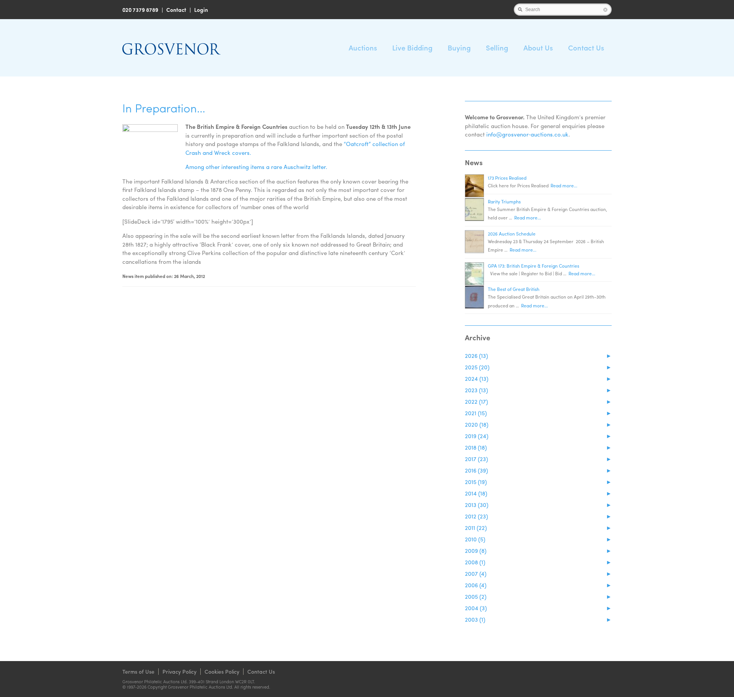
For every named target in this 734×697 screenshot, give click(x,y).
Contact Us (586, 47)
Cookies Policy (222, 671)
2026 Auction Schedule (512, 233)
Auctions (363, 47)
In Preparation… (163, 107)
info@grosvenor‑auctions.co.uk (527, 134)
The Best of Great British (513, 289)
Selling (497, 47)
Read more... (563, 185)
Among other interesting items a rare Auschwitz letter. (256, 166)
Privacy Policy (179, 671)
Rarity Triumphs (504, 201)
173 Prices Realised (507, 177)
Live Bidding (412, 47)
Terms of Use (138, 671)
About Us (538, 47)
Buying (459, 47)
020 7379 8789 (140, 9)
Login (201, 9)
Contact (176, 9)
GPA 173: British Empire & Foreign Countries (533, 265)
